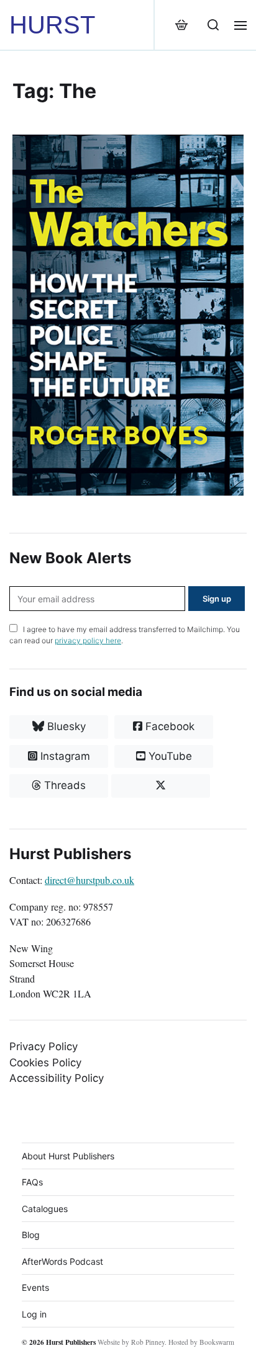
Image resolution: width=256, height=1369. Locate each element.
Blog (31, 1234)
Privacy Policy (43, 1046)
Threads (63, 785)
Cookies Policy (45, 1062)
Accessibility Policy (56, 1078)
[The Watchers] (128, 315)
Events (35, 1287)
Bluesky (65, 726)
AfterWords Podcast (62, 1261)
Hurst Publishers (71, 1342)
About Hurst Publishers (68, 1156)
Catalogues (45, 1208)
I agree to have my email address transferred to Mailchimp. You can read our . (124, 635)
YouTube (168, 756)
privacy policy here (88, 640)
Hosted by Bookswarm (201, 1342)
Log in (34, 1314)
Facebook (168, 726)
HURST (52, 24)
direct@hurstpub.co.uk (89, 880)
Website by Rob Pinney (131, 1342)
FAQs (32, 1182)
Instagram (63, 756)
